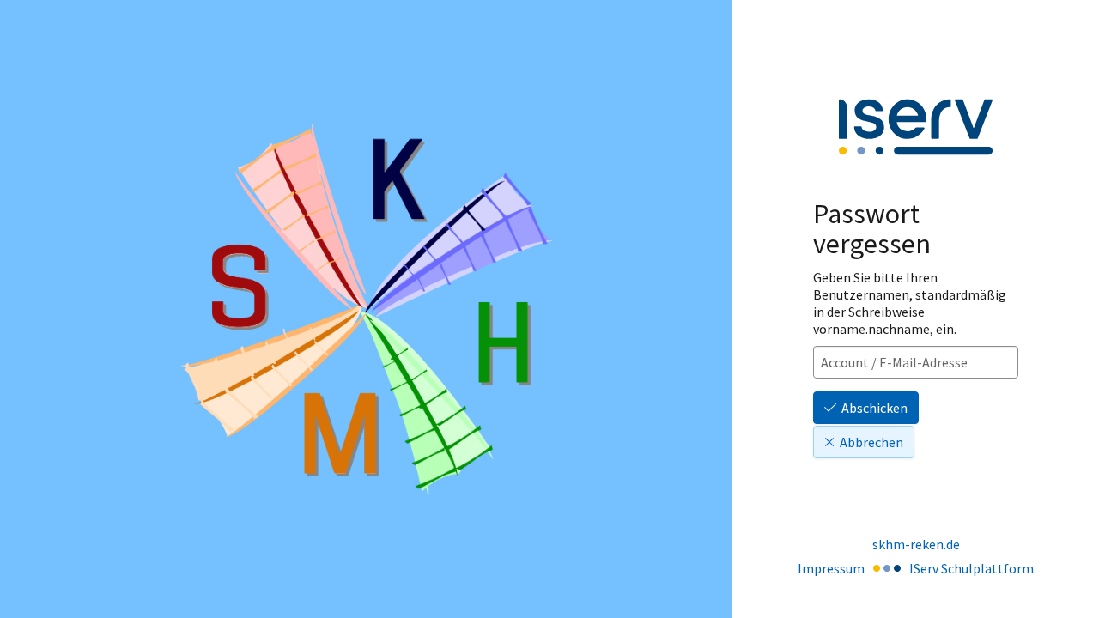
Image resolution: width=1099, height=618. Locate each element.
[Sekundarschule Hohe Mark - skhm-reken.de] (366, 309)
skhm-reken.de (916, 544)
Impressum (831, 568)
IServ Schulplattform (971, 568)
